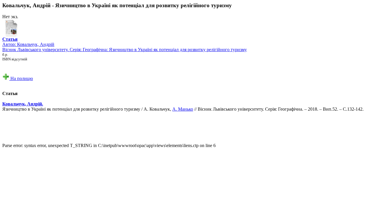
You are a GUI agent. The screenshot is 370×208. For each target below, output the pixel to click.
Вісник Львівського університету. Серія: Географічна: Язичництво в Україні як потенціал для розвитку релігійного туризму (124, 49)
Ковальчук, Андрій (35, 44)
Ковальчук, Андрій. (22, 103)
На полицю (21, 78)
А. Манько (182, 109)
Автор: (10, 42)
